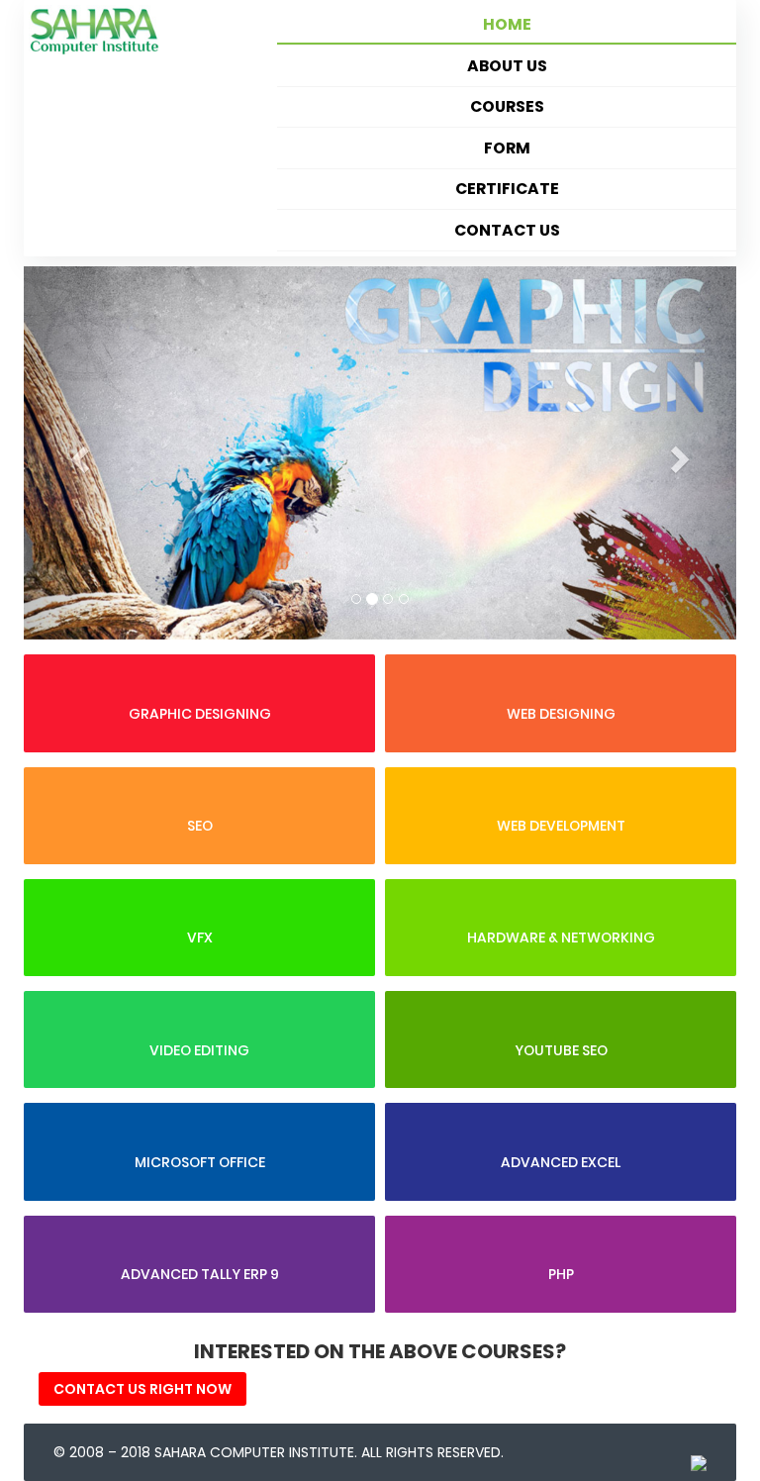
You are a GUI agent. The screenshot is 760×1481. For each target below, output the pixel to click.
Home (507, 24)
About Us (507, 65)
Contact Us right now (142, 1389)
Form (507, 148)
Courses (507, 106)
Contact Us (507, 230)
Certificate (507, 188)
